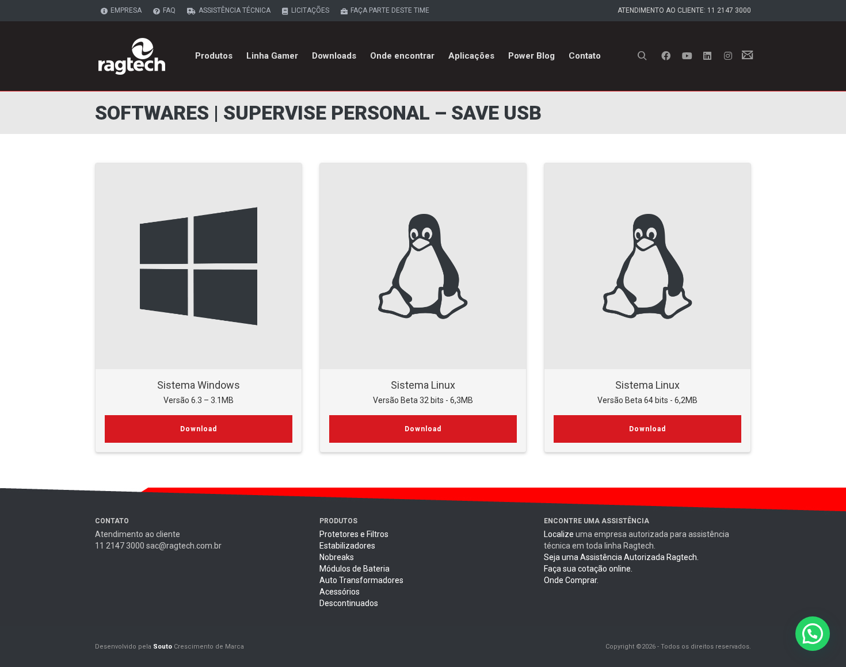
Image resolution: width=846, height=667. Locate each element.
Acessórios (339, 591)
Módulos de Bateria (354, 568)
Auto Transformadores (361, 580)
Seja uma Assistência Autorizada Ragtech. (621, 557)
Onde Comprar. (571, 580)
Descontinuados (348, 603)
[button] (812, 633)
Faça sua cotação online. (588, 568)
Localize (559, 534)
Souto (162, 646)
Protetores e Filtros (353, 534)
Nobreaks (336, 557)
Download (198, 429)
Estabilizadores (347, 545)
